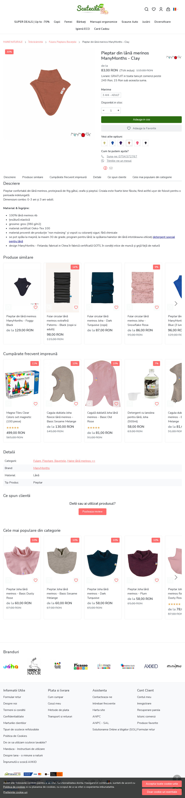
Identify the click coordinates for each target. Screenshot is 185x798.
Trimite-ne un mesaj (119, 161)
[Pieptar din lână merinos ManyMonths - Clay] (129, 143)
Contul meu (144, 697)
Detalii (97, 177)
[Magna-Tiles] (127, 673)
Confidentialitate (13, 717)
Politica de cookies (14, 787)
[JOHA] (10, 673)
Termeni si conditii (14, 710)
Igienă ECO (83, 29)
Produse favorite (147, 723)
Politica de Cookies (15, 736)
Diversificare (162, 22)
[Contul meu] (161, 9)
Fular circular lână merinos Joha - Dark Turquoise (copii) (99, 320)
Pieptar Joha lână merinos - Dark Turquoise (97, 593)
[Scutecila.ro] (92, 9)
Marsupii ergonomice (103, 22)
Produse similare (32, 177)
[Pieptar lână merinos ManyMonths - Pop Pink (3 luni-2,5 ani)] (137, 143)
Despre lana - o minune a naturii (23, 755)
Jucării (146, 22)
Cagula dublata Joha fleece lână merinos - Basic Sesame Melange (61, 417)
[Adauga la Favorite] (35, 307)
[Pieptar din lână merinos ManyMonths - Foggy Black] (145, 143)
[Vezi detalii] (8, 307)
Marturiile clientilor (14, 723)
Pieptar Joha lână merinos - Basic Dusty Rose (20, 593)
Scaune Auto (130, 22)
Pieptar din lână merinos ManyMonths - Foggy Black (21, 320)
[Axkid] (151, 673)
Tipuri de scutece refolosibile (21, 729)
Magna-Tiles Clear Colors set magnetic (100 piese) (18, 417)
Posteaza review (92, 511)
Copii (57, 22)
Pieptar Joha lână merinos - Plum (138, 591)
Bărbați (81, 22)
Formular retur (12, 697)
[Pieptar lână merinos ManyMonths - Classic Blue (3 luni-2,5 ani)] (112, 143)
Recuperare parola (148, 710)
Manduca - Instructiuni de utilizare (24, 749)
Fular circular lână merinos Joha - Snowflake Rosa (138, 320)
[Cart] (168, 9)
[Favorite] (154, 9)
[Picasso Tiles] (81, 673)
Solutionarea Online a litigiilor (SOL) (114, 729)
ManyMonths (41, 468)
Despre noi (10, 704)
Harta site (98, 710)
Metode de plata (58, 710)
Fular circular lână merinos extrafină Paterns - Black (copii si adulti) (61, 322)
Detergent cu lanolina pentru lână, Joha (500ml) (141, 417)
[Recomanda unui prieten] (111, 168)
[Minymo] (174, 673)
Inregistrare (144, 704)
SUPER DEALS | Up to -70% (32, 22)
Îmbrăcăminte (36, 42)
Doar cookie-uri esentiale (162, 792)
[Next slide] (176, 303)
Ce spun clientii (117, 177)
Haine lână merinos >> (81, 461)
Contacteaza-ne (102, 697)
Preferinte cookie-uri (15, 792)
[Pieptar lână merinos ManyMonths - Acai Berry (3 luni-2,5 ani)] (120, 143)
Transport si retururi (60, 717)
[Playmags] (104, 673)
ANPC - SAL (100, 723)
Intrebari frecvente (103, 704)
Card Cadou (101, 29)
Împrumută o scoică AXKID (20, 762)
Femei (68, 22)
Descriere (10, 177)
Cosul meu (54, 704)
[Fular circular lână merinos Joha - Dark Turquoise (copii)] (103, 287)
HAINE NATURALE (12, 42)
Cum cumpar (55, 697)
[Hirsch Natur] (34, 673)
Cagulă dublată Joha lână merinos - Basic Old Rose (102, 417)
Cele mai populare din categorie (152, 177)
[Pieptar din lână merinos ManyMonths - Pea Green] (104, 143)
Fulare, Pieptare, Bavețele (62, 42)
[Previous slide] (9, 666)
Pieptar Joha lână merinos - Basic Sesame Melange (62, 593)
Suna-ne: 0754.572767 (122, 156)
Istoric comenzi (146, 717)
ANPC (96, 717)
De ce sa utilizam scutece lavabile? (25, 742)
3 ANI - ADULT (111, 95)
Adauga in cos (141, 119)
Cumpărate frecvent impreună (68, 177)
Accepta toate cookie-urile (162, 784)
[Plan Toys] (57, 673)
